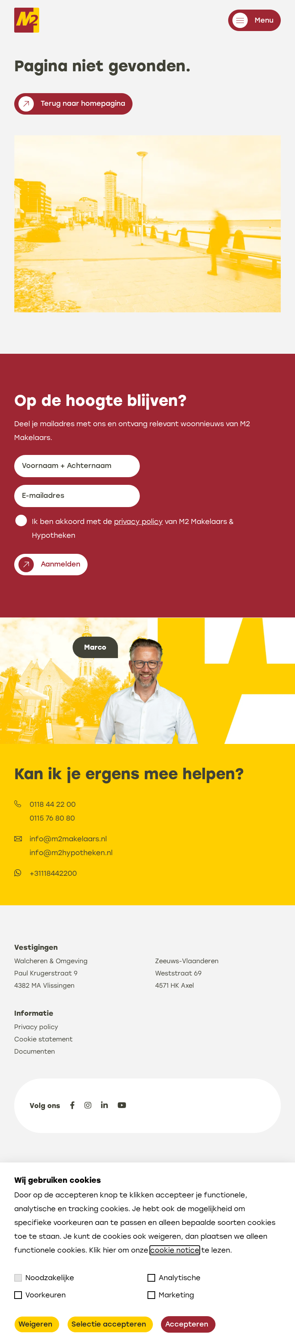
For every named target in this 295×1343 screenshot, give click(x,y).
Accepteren (186, 1324)
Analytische (180, 1278)
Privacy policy (36, 1027)
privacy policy (138, 521)
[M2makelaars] (26, 22)
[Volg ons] (72, 1105)
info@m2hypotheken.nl (71, 853)
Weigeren (35, 1324)
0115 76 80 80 (52, 818)
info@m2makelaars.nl (68, 839)
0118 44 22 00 (53, 804)
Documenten (34, 1051)
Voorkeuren (45, 1295)
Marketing (176, 1295)
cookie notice (174, 1250)
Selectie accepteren (108, 1324)
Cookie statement (43, 1039)
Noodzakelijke (49, 1278)
